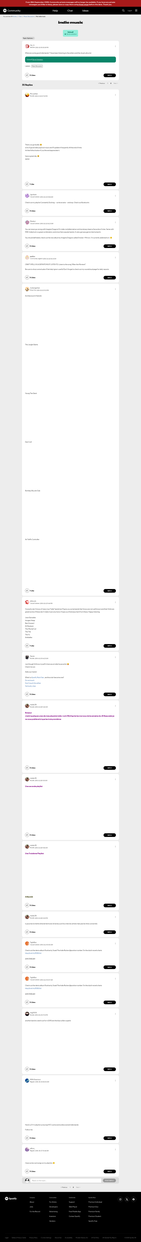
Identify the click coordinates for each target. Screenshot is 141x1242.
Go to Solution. (37, 59)
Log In (130, 10)
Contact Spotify (74, 1216)
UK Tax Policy (95, 1238)
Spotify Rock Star (38, 677)
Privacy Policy (33, 1238)
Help (55, 10)
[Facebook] (133, 1199)
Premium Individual (95, 1202)
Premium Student (94, 1216)
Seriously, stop (30, 686)
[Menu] (136, 10)
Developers (53, 1207)
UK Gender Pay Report (109, 1238)
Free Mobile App (75, 1211)
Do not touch (29, 680)
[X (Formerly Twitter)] (126, 1199)
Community (14, 10)
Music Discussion (29, 16)
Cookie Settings (46, 1238)
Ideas (85, 10)
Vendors (52, 1221)
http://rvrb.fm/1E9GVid (33, 953)
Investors (52, 1216)
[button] (115, 46)
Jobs (31, 1207)
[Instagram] (120, 1199)
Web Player (73, 1207)
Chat (70, 10)
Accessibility (68, 1238)
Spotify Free (92, 1221)
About (32, 1202)
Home (15, 16)
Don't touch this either (33, 683)
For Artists (53, 1202)
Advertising (53, 1211)
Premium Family (94, 1211)
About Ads (58, 1238)
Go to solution (71, 34)
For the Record (35, 1211)
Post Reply (109, 1181)
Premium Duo (93, 1207)
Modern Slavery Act (82, 1238)
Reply (110, 75)
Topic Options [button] (28, 38)
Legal (6, 1238)
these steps (84, 4)
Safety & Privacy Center (19, 1238)
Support (72, 1202)
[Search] (123, 10)
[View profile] (27, 46)
